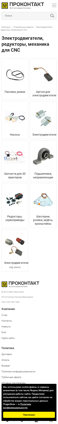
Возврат (6, 365)
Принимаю (29, 414)
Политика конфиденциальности (18, 371)
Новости (6, 326)
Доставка (7, 354)
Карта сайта (8, 338)
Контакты (7, 320)
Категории (5, 27)
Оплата (5, 360)
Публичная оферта (11, 377)
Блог (4, 332)
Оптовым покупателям (14, 383)
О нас (4, 315)
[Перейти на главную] (23, 8)
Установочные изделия (23, 27)
